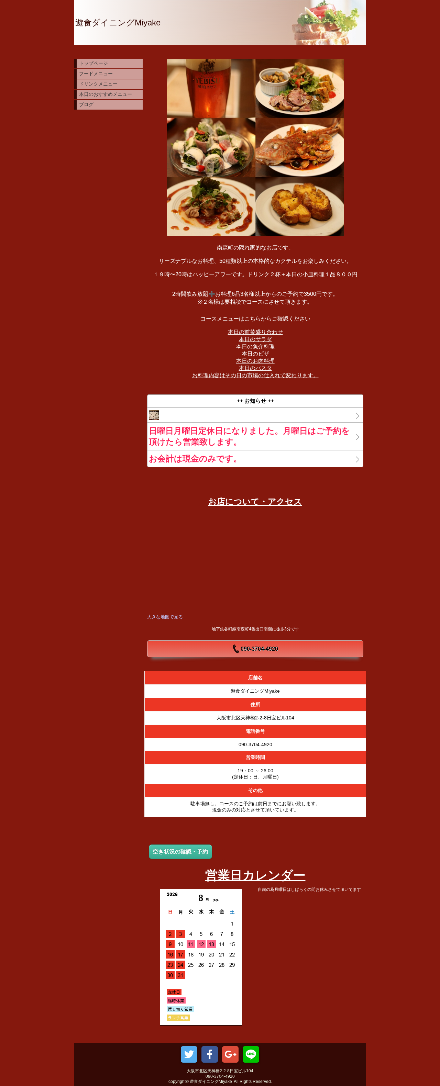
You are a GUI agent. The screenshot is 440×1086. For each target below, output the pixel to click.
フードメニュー (96, 73)
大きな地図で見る (165, 616)
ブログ (86, 104)
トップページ (93, 63)
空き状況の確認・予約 (180, 851)
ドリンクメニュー (98, 84)
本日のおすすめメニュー (105, 94)
